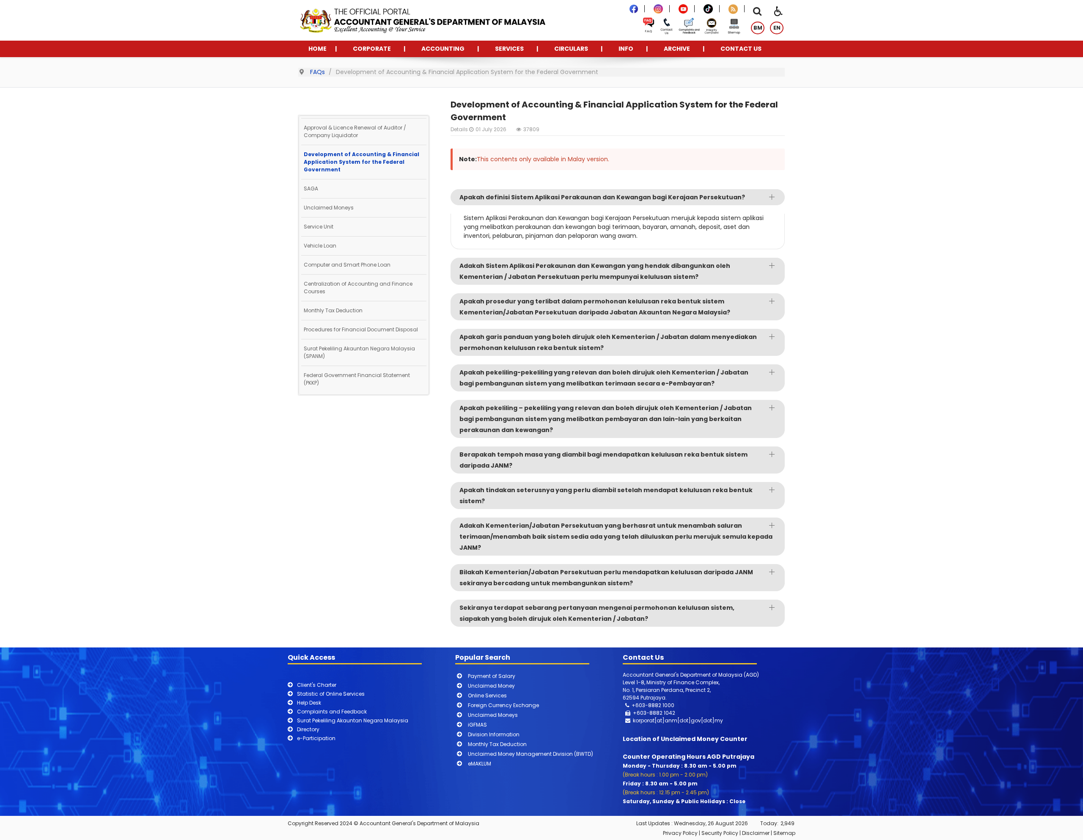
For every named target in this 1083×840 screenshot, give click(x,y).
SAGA (311, 188)
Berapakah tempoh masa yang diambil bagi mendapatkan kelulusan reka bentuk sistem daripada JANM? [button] (603, 460)
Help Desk (309, 702)
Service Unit (318, 226)
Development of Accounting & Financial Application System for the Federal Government (361, 162)
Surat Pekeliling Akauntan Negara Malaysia (352, 720)
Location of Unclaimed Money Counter (685, 739)
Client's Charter (316, 685)
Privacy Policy (680, 833)
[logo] (421, 19)
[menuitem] (317, 49)
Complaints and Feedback (332, 711)
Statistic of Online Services (331, 693)
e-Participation (316, 738)
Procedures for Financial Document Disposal (361, 329)
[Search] (757, 12)
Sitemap (784, 833)
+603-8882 (647, 712)
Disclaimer (756, 833)
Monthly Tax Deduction (333, 310)
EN (777, 27)
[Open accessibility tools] (778, 10)
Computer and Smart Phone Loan (347, 264)
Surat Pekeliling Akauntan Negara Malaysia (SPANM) (359, 352)
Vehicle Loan (320, 245)
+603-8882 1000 (653, 705)
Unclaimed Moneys (329, 207)
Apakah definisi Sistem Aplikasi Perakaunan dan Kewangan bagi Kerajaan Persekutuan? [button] (602, 197)
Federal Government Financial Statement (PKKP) (357, 379)
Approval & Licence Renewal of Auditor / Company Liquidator (355, 131)
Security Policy (719, 833)
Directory (308, 729)
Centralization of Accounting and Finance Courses (358, 287)
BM (757, 27)
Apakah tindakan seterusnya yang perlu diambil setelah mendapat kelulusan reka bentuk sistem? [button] (606, 495)
